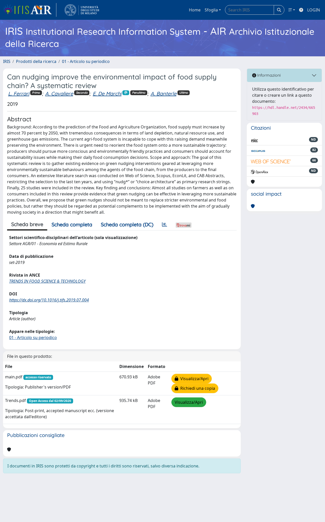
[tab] (164, 224)
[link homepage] (29, 10)
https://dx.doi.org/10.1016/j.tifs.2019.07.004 (49, 300)
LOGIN (313, 10)
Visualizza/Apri (193, 378)
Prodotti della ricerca (36, 61)
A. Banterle (163, 93)
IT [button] (290, 10)
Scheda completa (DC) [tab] (127, 224)
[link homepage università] (81, 10)
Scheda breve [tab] (27, 224)
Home (195, 10)
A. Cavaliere (59, 93)
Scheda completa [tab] (72, 224)
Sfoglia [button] (211, 10)
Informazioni (268, 75)
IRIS (6, 61)
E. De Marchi (107, 93)
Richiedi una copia (196, 388)
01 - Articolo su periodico (86, 61)
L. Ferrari (18, 93)
